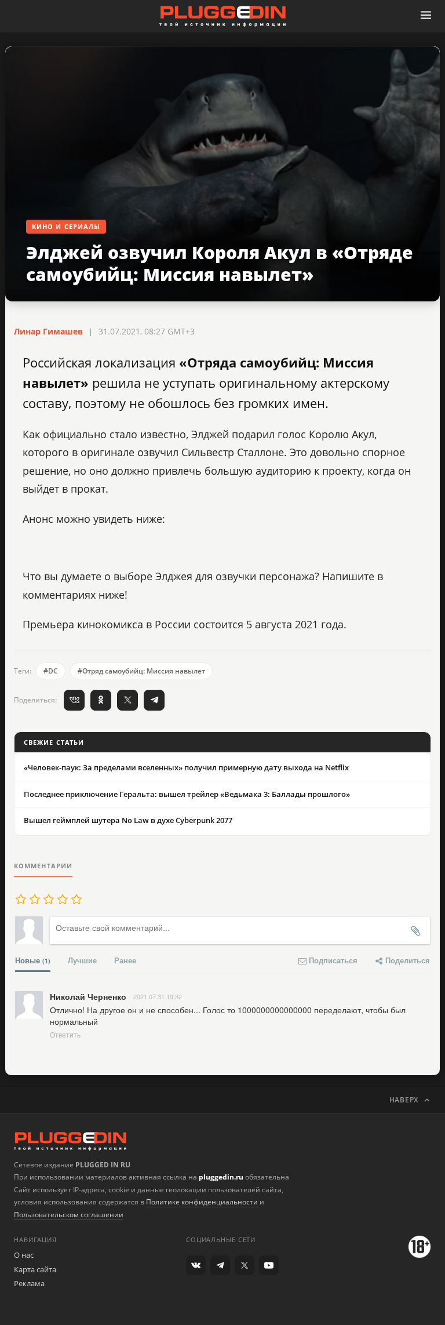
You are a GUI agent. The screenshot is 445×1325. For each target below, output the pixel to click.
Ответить (65, 1034)
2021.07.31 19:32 (157, 996)
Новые (32, 960)
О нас (24, 1255)
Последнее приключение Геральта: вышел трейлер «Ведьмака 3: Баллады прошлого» (187, 794)
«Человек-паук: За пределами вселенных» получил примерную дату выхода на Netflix (186, 767)
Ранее (125, 960)
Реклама (29, 1283)
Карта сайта (35, 1269)
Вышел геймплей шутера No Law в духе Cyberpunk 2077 (128, 820)
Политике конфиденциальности (202, 1202)
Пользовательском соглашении (68, 1215)
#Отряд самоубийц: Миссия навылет (141, 671)
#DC (50, 671)
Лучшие (82, 960)
